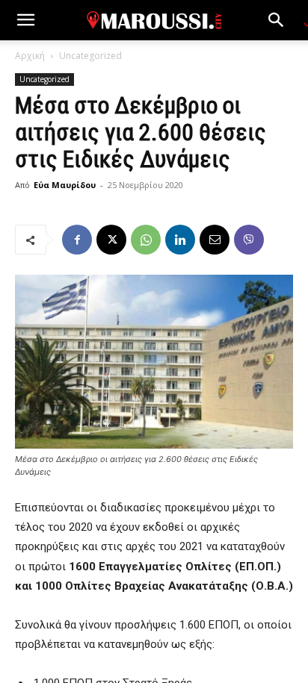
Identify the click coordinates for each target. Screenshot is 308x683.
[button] (25, 20)
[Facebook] (77, 240)
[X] (111, 240)
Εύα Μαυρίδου (65, 184)
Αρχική (30, 55)
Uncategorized (90, 55)
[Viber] (249, 240)
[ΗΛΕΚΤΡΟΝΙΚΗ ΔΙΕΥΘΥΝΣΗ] (215, 240)
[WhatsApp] (146, 240)
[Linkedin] (180, 240)
